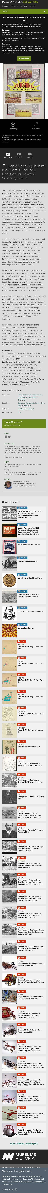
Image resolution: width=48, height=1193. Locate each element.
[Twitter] (9, 437)
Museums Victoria (20, 2)
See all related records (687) (24, 1144)
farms (20, 395)
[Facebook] (5, 437)
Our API (23, 6)
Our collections (10, 6)
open (17, 464)
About (32, 6)
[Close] (45, 1171)
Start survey (9, 1189)
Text (19, 412)
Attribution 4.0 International (21, 474)
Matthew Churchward (26, 409)
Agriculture (27, 395)
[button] (24, 11)
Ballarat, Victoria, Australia (27, 403)
